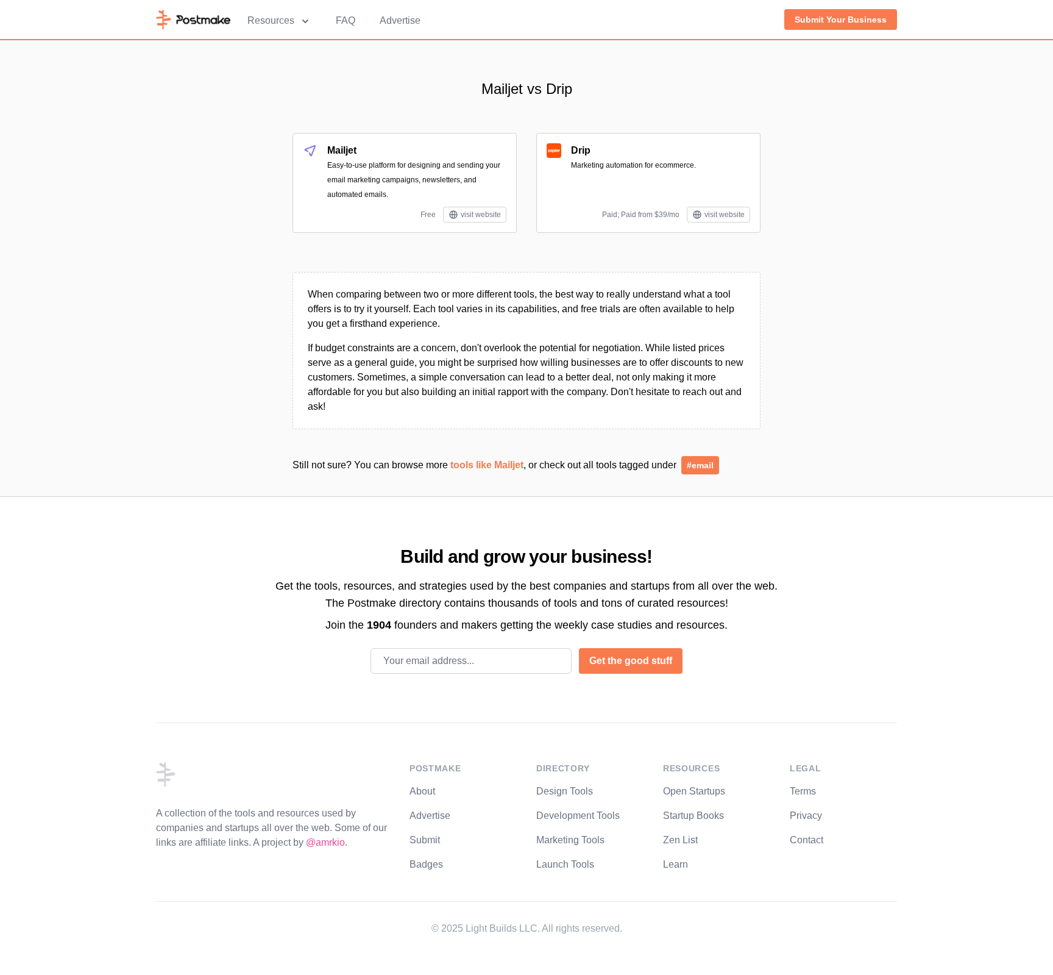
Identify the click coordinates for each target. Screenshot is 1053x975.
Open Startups (694, 791)
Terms (803, 791)
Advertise (400, 20)
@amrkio (325, 842)
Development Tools (578, 815)
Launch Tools (565, 864)
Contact (806, 840)
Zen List (680, 840)
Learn (675, 864)
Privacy (806, 815)
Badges (426, 864)
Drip (580, 150)
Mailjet (341, 150)
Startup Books (693, 815)
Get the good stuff (630, 660)
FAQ (345, 20)
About (422, 791)
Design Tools (564, 791)
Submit (425, 840)
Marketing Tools (570, 840)
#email (700, 465)
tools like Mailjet (486, 465)
